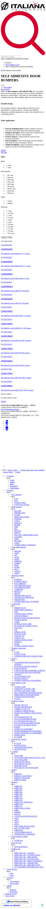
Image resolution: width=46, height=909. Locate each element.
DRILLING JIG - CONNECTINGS (27, 855)
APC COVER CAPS (22, 828)
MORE (3, 150)
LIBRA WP (18, 804)
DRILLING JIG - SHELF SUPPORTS (28, 861)
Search (4, 237)
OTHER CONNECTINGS (24, 646)
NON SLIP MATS (21, 847)
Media (9, 886)
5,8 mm (10, 224)
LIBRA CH (18, 798)
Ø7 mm (10, 175)
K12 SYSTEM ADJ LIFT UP (25, 721)
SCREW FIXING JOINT (23, 640)
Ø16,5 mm (11, 189)
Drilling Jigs (16, 849)
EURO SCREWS (20, 668)
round (10, 201)
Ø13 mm (11, 184)
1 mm (10, 211)
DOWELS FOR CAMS (22, 624)
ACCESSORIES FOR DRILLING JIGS (29, 867)
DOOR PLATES (20, 749)
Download (13, 892)
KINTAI (17, 533)
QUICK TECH (19, 654)
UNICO (17, 521)
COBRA (17, 563)
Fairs (11, 873)
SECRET (17, 531)
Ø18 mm (11, 191)
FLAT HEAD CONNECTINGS (26, 626)
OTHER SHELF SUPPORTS (25, 545)
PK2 (16, 529)
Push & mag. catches (19, 739)
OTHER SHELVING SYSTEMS (26, 602)
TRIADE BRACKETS (22, 596)
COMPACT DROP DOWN (24, 711)
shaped (10, 203)
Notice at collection (12, 905)
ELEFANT (18, 628)
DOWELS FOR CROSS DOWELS (27, 618)
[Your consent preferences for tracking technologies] (42, 905)
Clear (10, 237)
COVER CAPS (20, 687)
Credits (17, 472)
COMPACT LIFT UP (22, 709)
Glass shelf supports (19, 547)
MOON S (17, 592)
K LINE (17, 515)
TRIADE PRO (19, 600)
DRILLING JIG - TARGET (24, 853)
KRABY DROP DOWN (23, 707)
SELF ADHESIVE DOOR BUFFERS (28, 693)
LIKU (16, 810)
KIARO (17, 727)
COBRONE (18, 590)
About (12, 480)
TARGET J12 (19, 638)
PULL (16, 569)
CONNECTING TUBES (23, 614)
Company (10, 476)
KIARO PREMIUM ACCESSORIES (27, 731)
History (12, 482)
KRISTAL (18, 561)
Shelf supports (17, 507)
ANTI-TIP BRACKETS (23, 832)
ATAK (16, 557)
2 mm (10, 215)
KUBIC (17, 567)
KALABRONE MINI (22, 588)
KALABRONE (20, 583)
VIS (15, 630)
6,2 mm (10, 227)
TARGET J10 (19, 636)
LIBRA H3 (18, 790)
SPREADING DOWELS (23, 610)
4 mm (10, 220)
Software (13, 890)
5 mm (10, 222)
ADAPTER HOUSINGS (23, 747)
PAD (16, 612)
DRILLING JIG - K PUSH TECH (26, 859)
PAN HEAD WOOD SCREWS (25, 666)
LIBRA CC (18, 806)
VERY (16, 553)
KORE (16, 644)
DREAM (17, 551)
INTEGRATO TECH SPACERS (26, 768)
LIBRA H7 (18, 796)
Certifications (14, 488)
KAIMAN (18, 579)
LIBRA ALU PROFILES (23, 802)
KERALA (18, 523)
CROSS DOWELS (21, 616)
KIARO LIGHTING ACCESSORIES (28, 733)
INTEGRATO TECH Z (22, 764)
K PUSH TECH (20, 745)
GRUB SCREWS (20, 620)
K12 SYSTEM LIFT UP (23, 717)
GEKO (16, 559)
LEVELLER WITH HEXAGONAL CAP (29, 758)
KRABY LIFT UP (21, 705)
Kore (16, 501)
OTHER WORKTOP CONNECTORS (28, 656)
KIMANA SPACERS (22, 778)
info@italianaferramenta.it (10, 409)
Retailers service (11, 894)
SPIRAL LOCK (20, 632)
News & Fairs (12, 869)
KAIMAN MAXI (20, 581)
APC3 (16, 820)
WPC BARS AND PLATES (24, 826)
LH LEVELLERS (20, 760)
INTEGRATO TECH (22, 762)
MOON (17, 594)
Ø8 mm (10, 178)
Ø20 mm (11, 193)
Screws (14, 658)
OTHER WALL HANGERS (24, 834)
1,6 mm (10, 213)
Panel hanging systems (20, 836)
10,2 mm (11, 233)
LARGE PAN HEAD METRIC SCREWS (29, 670)
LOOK (16, 543)
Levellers (15, 752)
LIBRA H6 (18, 794)
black (10, 165)
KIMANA (18, 774)
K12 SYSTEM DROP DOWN (25, 719)
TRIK (16, 539)
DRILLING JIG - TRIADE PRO (26, 863)
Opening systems (18, 701)
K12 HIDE (18, 737)
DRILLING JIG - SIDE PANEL (26, 857)
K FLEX (17, 699)
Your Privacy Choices (19, 901)
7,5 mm (10, 229)
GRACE (17, 571)
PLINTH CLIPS (20, 634)
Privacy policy (13, 470)
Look (16, 499)
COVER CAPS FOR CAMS (24, 691)
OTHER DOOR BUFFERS (24, 697)
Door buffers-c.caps (12, 65)
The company (15, 881)
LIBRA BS (18, 800)
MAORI (17, 525)
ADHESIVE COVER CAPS (24, 689)
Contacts (10, 877)
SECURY (17, 511)
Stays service (10, 896)
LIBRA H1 (18, 786)
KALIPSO (18, 537)
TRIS (16, 527)
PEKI (16, 565)
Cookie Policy (8, 472)
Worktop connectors (19, 648)
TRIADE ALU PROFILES (24, 598)
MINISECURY (19, 513)
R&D (12, 484)
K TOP (17, 652)
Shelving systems (18, 575)
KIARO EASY (19, 735)
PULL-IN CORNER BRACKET (26, 535)
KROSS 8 (18, 642)
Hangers (15, 782)
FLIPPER (17, 519)
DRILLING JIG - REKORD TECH (27, 865)
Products (10, 490)
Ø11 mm (11, 182)
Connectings (16, 604)
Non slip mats (16, 843)
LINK (16, 715)
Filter (5, 152)
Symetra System (20, 503)
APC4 (16, 822)
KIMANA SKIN (20, 780)
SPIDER (17, 812)
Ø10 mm (11, 180)
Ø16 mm (11, 186)
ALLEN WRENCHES (22, 676)
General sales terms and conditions (32, 470)
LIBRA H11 (18, 830)
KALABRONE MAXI (22, 585)
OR (15, 555)
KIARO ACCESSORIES (23, 729)
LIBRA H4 (18, 792)
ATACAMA (18, 756)
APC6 (16, 824)
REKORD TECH (20, 766)
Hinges (14, 770)
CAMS (16, 622)
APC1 (16, 818)
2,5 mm (10, 218)
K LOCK (17, 743)
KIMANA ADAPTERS (22, 776)
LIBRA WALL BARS (22, 808)
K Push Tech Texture (21, 505)
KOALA (17, 814)
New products (17, 495)
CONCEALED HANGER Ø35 (25, 816)
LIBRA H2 (18, 788)
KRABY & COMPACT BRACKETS (28, 713)
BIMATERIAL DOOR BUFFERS (26, 695)
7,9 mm (10, 231)
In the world (14, 883)
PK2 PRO (18, 541)
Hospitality (14, 486)
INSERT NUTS (20, 608)
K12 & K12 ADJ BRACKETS (25, 725)
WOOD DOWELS (21, 678)
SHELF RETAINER (21, 517)
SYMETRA (18, 840)
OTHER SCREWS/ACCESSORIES (27, 680)
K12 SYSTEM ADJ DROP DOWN (27, 723)
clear (9, 167)
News (12, 875)
